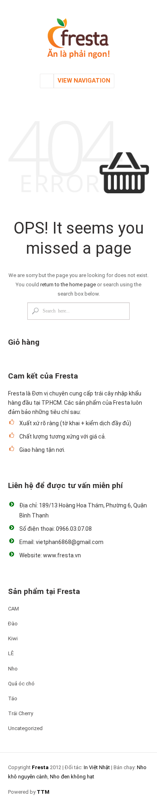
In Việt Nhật (97, 767)
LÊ (11, 653)
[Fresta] (78, 31)
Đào (13, 624)
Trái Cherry (20, 713)
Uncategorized (25, 728)
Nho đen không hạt (72, 777)
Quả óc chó (21, 684)
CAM (13, 609)
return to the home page (68, 284)
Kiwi (13, 638)
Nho (13, 669)
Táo (12, 698)
